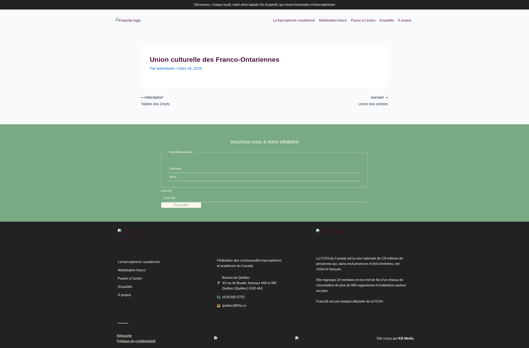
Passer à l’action (363, 20)
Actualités (386, 20)
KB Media (405, 338)
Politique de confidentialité (136, 341)
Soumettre (181, 205)
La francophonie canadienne (294, 20)
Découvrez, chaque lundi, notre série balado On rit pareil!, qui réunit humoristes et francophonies (264, 4)
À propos (404, 20)
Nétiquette (124, 335)
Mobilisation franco (333, 20)
